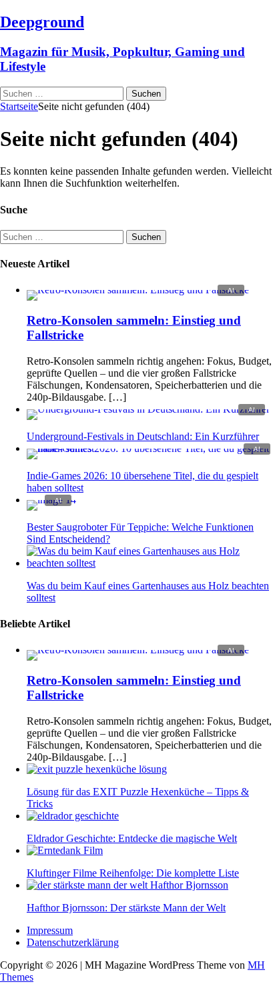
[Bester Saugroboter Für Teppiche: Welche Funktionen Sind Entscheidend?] (51, 499)
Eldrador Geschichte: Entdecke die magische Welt (132, 838)
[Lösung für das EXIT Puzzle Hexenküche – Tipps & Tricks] (97, 769)
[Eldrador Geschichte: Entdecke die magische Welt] (73, 815)
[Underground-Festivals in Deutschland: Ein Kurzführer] (148, 409)
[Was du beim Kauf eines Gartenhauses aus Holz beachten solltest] (151, 563)
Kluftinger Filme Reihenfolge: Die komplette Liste (133, 873)
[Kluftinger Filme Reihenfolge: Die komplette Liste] (65, 850)
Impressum (50, 930)
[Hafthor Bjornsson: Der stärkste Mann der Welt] (127, 885)
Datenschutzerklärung (73, 942)
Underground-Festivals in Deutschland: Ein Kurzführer (143, 436)
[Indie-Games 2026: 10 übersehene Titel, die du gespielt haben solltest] (151, 448)
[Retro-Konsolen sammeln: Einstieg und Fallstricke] (138, 289)
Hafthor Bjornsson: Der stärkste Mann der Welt (126, 907)
